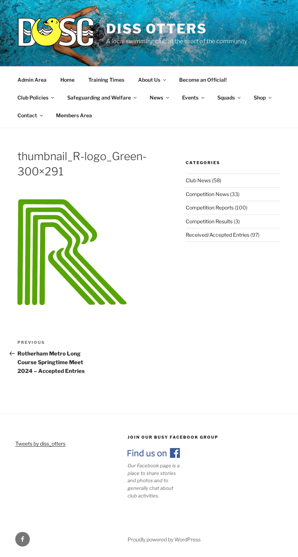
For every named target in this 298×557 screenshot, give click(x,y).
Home (67, 80)
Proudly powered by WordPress (164, 539)
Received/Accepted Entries (217, 235)
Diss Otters (156, 29)
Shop (260, 97)
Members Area (74, 115)
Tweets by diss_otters (40, 443)
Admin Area (32, 80)
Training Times (106, 80)
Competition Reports (210, 207)
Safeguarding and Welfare (99, 97)
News (156, 97)
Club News (198, 180)
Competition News (207, 194)
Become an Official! (203, 80)
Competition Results (209, 221)
